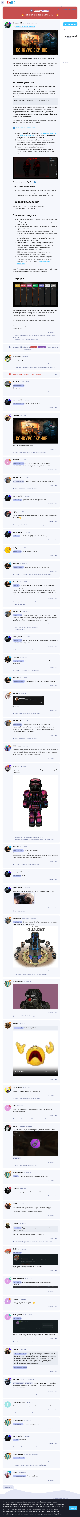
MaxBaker (18, 1424)
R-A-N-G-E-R (19, 567)
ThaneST (18, 1253)
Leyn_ (17, 536)
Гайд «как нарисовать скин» (25, 128)
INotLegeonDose (21, 1367)
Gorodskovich (21, 1354)
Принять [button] (73, 1508)
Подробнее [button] (57, 1514)
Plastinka (18, 615)
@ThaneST (16, 1158)
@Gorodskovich (18, 481)
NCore (19, 1228)
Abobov (18, 876)
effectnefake (19, 386)
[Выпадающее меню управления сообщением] (56, 332)
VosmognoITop (20, 1476)
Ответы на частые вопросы (25, 26)
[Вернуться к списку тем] (2, 2)
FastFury (18, 500)
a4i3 (16, 1176)
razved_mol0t (19, 681)
